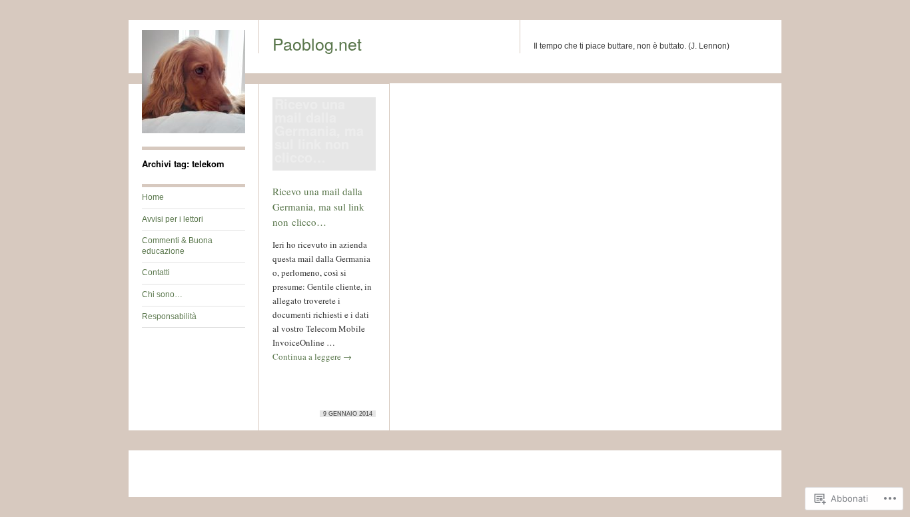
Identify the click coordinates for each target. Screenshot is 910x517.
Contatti (156, 272)
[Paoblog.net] (193, 130)
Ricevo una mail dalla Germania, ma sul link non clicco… (318, 207)
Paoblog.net (317, 43)
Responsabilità (169, 316)
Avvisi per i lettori (172, 219)
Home (153, 197)
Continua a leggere (312, 356)
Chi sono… (162, 294)
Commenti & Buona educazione (177, 246)
